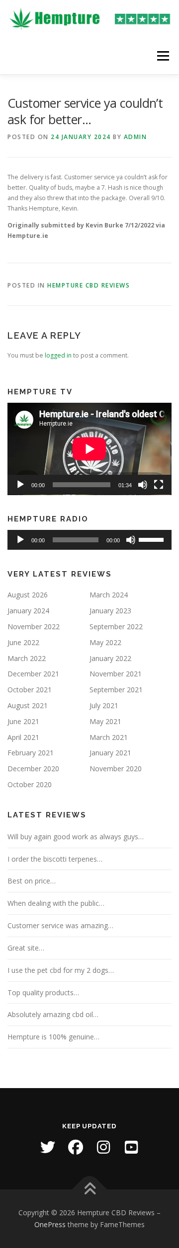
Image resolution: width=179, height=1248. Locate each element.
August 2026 (27, 594)
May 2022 (105, 642)
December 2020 (33, 768)
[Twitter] (47, 1147)
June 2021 (23, 721)
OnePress (50, 1224)
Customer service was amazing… (60, 925)
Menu (162, 56)
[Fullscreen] (159, 485)
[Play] (20, 485)
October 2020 (29, 784)
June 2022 (23, 642)
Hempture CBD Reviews (88, 285)
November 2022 (33, 626)
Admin (135, 137)
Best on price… (31, 880)
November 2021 (116, 673)
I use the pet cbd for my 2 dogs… (60, 970)
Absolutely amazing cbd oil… (52, 1014)
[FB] (75, 1147)
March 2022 (26, 658)
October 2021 (29, 689)
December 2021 (33, 673)
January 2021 (110, 752)
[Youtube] (131, 1147)
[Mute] (143, 485)
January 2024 (28, 610)
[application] (89, 449)
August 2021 (27, 705)
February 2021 (30, 752)
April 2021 (23, 737)
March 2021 (109, 737)
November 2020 (116, 768)
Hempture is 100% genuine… (53, 1036)
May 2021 (105, 721)
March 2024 (109, 594)
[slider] (153, 539)
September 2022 (116, 626)
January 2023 (110, 610)
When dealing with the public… (55, 903)
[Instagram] (103, 1147)
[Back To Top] (89, 1189)
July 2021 (104, 705)
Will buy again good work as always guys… (75, 836)
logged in (58, 355)
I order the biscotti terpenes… (54, 859)
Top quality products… (43, 992)
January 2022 (110, 658)
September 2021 (116, 689)
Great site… (25, 948)
